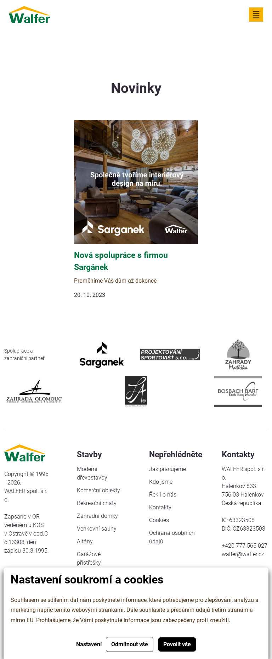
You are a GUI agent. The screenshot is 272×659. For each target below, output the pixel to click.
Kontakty (160, 507)
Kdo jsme (160, 481)
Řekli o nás (162, 494)
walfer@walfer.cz (243, 554)
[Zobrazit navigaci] (256, 14)
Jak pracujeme (167, 469)
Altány (85, 541)
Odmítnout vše (129, 644)
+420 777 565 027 (244, 545)
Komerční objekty (98, 490)
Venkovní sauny (97, 528)
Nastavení (89, 644)
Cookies (159, 520)
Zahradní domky (97, 516)
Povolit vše (177, 644)
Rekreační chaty (97, 503)
